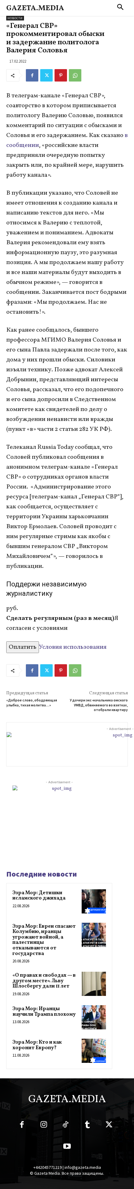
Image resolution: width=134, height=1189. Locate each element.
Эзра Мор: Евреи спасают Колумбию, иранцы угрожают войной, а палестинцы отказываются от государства (44, 940)
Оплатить (22, 647)
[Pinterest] (61, 75)
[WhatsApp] (75, 75)
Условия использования (73, 647)
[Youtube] (67, 1147)
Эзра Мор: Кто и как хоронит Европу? (37, 1045)
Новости (15, 18)
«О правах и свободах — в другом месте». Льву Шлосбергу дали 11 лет (44, 981)
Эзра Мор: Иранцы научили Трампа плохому (44, 1012)
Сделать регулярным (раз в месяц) (60, 618)
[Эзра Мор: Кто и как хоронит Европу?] (94, 1051)
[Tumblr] (87, 1125)
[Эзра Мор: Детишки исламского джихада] (94, 901)
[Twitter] (46, 75)
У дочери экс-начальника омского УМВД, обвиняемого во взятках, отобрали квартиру (99, 705)
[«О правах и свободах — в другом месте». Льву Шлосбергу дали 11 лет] (94, 984)
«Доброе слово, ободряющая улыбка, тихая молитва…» (31, 702)
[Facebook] (32, 75)
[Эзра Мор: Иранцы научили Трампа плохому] (94, 1017)
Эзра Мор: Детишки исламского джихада (38, 896)
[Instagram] (43, 1125)
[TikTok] (65, 1125)
